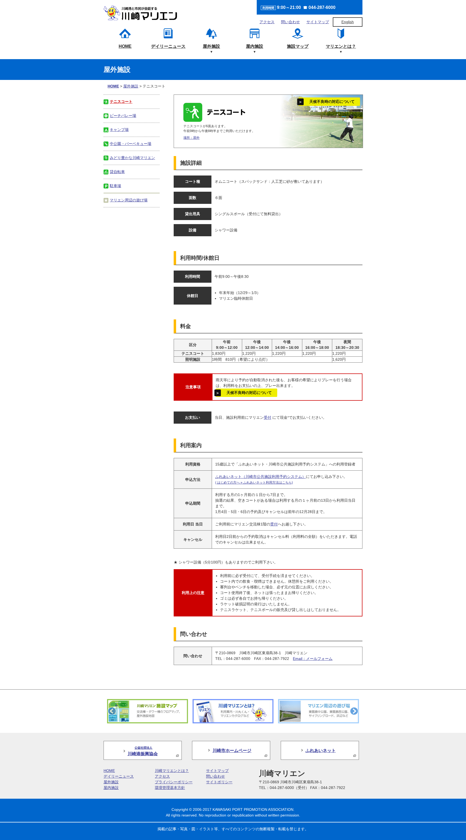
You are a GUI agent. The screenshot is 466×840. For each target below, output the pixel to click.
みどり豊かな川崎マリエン (132, 158)
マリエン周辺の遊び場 (129, 200)
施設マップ (298, 46)
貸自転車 (117, 172)
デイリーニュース (168, 46)
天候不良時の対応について (332, 101)
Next (354, 711)
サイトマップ (317, 22)
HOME (125, 46)
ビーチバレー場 (123, 115)
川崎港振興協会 (143, 751)
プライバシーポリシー (174, 782)
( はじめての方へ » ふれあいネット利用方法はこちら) (254, 482)
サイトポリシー (219, 782)
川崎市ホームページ (232, 750)
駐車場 (115, 186)
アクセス (267, 22)
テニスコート (121, 101)
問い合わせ (290, 22)
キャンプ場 (119, 129)
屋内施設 (254, 46)
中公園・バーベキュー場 (130, 143)
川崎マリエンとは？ (172, 770)
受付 (267, 417)
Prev (112, 711)
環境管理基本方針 (170, 787)
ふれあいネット (321, 750)
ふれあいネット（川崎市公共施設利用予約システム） (260, 476)
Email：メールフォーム (313, 658)
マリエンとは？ (341, 46)
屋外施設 (211, 46)
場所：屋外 (191, 138)
